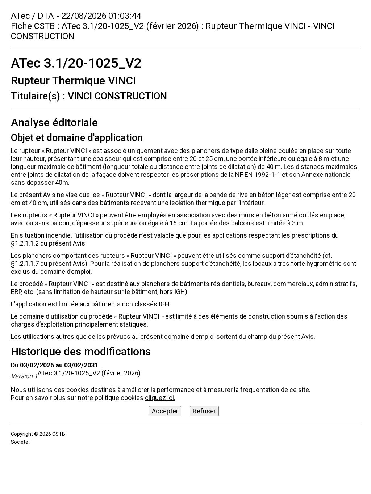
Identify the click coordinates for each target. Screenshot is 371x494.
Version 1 (24, 376)
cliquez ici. (160, 397)
